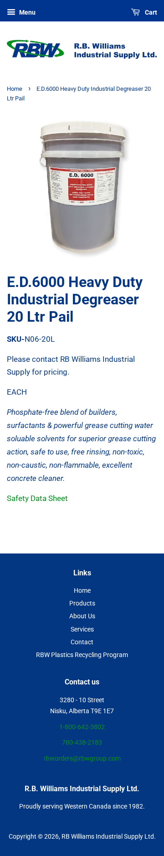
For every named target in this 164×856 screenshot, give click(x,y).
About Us (82, 616)
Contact (82, 642)
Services (82, 629)
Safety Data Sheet (37, 498)
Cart (150, 12)
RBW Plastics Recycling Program (82, 655)
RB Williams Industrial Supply (102, 836)
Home (14, 88)
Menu (27, 12)
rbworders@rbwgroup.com (82, 758)
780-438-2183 (82, 742)
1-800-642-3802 (82, 727)
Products (82, 603)
